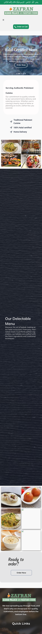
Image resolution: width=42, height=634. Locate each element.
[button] (17, 73)
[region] (21, 55)
